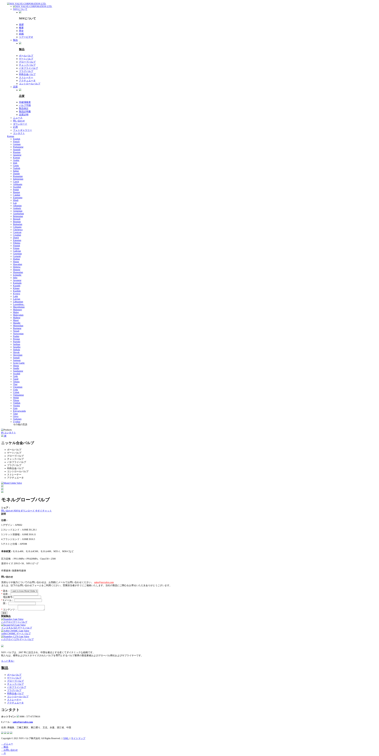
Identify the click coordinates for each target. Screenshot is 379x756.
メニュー (7, 744)
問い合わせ (19, 121)
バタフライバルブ (28, 68)
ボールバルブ (26, 55)
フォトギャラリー (22, 130)
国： (4, 603)
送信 (4, 613)
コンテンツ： (9, 609)
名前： (6, 594)
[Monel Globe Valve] (11, 483)
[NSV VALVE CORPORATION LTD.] (26, 3)
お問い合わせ (9, 750)
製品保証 (23, 108)
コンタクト (19, 133)
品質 (15, 86)
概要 (21, 27)
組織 (21, 34)
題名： (6, 591)
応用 (15, 127)
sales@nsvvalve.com (104, 582)
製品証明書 (25, 111)
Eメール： (8, 600)
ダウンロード (20, 124)
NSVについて (20, 9)
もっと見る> (7, 661)
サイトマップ (78, 738)
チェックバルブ (27, 65)
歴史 (21, 30)
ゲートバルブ (26, 58)
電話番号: (7, 597)
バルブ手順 (25, 105)
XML (66, 738)
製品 (15, 40)
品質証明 (23, 114)
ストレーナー (26, 77)
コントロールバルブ (29, 83)
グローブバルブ (27, 62)
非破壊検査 (25, 102)
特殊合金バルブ (27, 74)
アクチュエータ (27, 80)
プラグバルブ (26, 71)
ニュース (18, 117)
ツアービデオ (26, 37)
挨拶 (21, 24)
